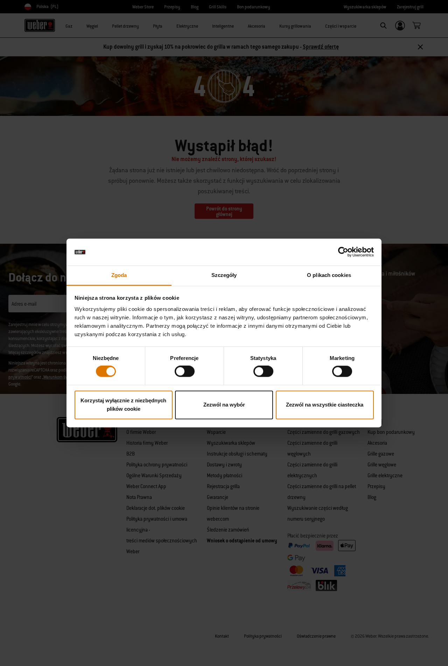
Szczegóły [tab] (224, 275)
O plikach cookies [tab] (329, 275)
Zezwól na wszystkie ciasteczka (324, 405)
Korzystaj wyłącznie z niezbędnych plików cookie (123, 404)
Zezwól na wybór (224, 405)
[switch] (185, 371)
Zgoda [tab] (119, 275)
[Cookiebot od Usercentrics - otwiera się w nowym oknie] (343, 252)
